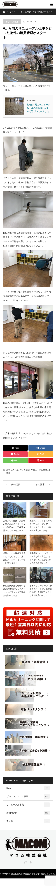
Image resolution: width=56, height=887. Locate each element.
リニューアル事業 (39, 470)
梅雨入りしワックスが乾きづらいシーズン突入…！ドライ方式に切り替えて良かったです (41, 526)
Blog (27, 788)
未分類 (26, 821)
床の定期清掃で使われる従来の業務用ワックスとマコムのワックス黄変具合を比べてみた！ (14, 590)
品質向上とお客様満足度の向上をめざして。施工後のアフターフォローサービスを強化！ (14, 558)
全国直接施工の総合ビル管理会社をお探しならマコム (33, 874)
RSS (30, 862)
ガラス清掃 (25, 470)
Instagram (25, 862)
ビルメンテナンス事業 (27, 796)
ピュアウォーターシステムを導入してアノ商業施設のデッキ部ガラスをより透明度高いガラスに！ (41, 590)
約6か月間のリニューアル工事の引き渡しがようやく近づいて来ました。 (39, 108)
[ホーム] (4, 10)
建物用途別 (27, 813)
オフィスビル (12, 21)
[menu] (51, 4)
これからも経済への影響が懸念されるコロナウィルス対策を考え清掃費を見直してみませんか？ (14, 526)
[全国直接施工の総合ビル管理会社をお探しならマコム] (28, 854)
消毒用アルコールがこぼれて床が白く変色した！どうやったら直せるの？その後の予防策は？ (41, 558)
